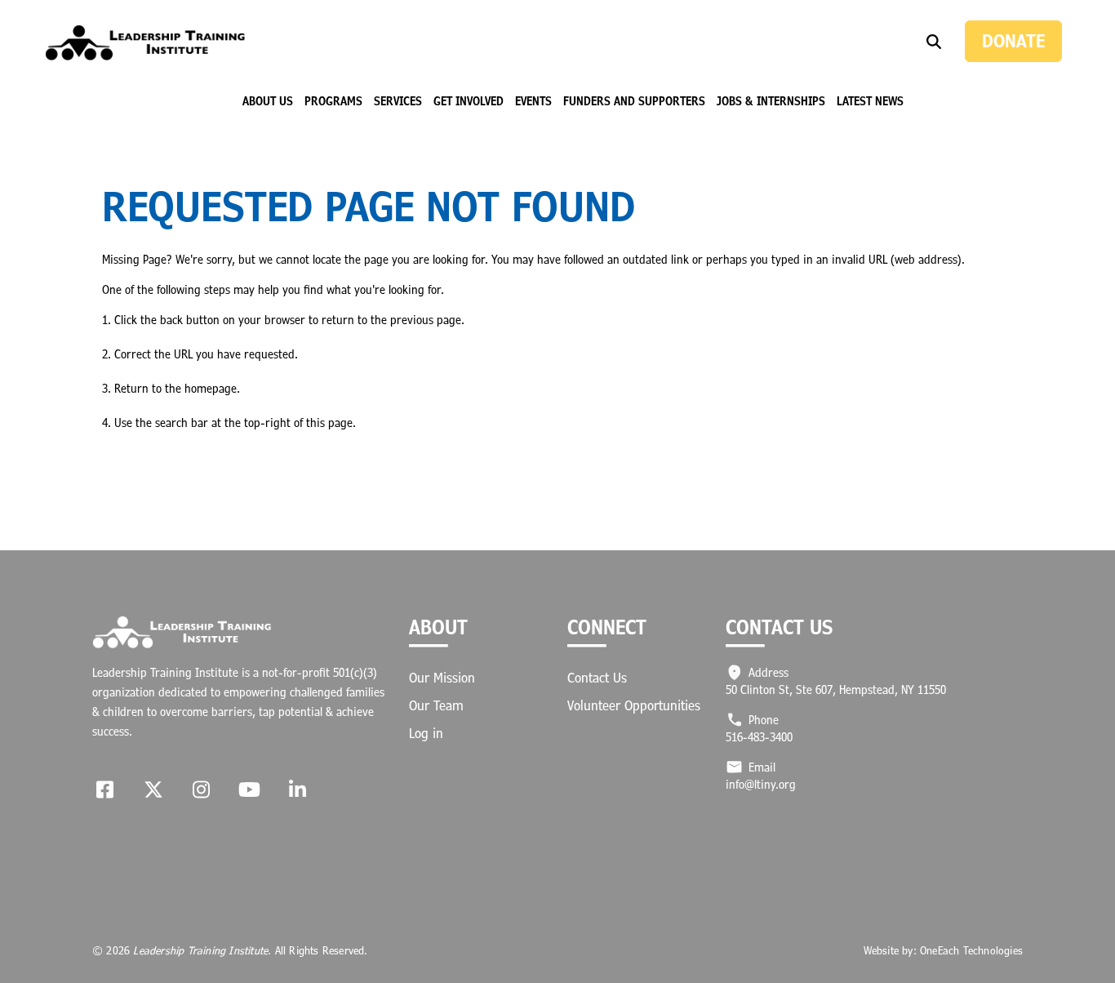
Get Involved (468, 101)
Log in (426, 733)
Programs (333, 101)
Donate (1013, 41)
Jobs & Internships (771, 101)
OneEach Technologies (971, 950)
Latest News (870, 101)
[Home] (145, 42)
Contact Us (597, 678)
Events (533, 101)
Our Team (436, 705)
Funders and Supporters (634, 101)
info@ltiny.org (761, 784)
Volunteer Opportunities (633, 705)
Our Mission (442, 678)
